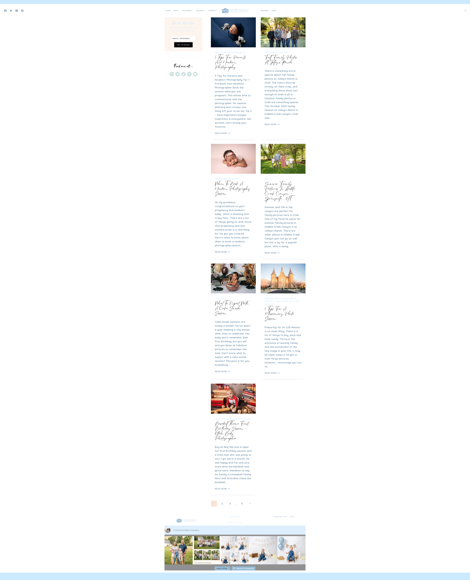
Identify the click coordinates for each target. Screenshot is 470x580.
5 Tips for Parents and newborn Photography (230, 62)
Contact (212, 10)
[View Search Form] (465, 10)
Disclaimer (235, 516)
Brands (265, 10)
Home (168, 10)
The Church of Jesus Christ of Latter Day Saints (282, 301)
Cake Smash (220, 299)
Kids (233, 419)
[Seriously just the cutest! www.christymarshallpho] (263, 550)
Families (269, 53)
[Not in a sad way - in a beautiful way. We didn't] (207, 550)
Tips (243, 53)
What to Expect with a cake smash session (232, 308)
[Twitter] (11, 10)
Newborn (219, 53)
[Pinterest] (22, 10)
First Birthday (222, 419)
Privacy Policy (235, 522)
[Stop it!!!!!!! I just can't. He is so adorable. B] (235, 550)
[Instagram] (16, 10)
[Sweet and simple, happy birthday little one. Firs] (291, 550)
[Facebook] (5, 10)
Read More (222, 133)
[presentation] (233, 32)
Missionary (270, 299)
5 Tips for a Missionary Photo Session (279, 314)
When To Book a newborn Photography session (232, 188)
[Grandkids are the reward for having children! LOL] (178, 550)
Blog (255, 10)
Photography (232, 53)
